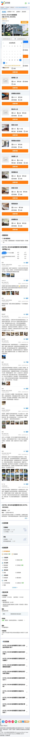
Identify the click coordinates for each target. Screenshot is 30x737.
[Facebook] (3, 721)
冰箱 (14, 68)
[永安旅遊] (5, 3)
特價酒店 (2, 7)
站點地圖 (2, 735)
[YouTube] (6, 721)
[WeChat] (16, 721)
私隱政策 (7, 735)
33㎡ (14, 160)
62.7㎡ (15, 97)
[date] (8, 39)
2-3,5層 (21, 129)
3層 (20, 113)
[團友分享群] (23, 721)
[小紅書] (12, 721)
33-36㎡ (15, 207)
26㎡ (14, 81)
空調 (20, 81)
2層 (20, 176)
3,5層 (20, 192)
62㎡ (14, 113)
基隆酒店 (12, 7)
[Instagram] (9, 721)
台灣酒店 (7, 7)
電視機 (26, 50)
